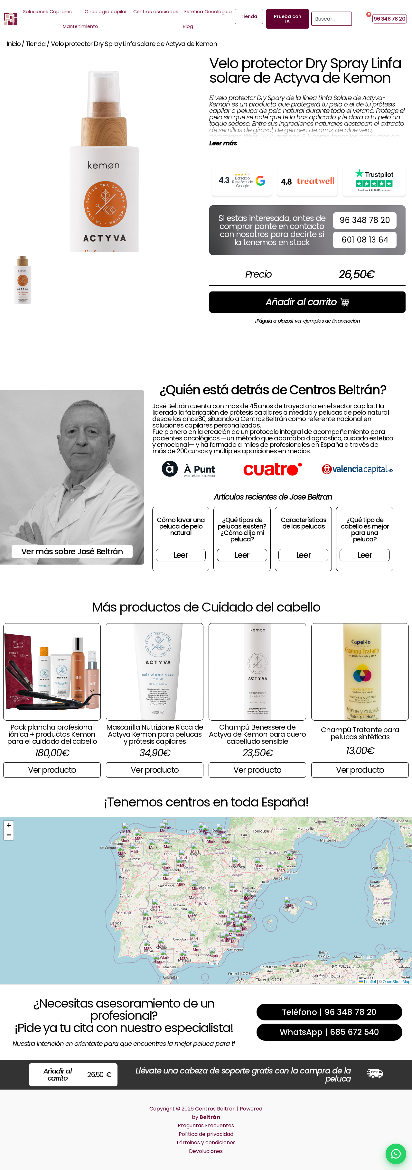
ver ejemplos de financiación (327, 321)
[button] (126, 829)
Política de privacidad (206, 1134)
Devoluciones (206, 1151)
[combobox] (327, 18)
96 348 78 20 (365, 220)
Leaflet (369, 981)
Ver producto (52, 770)
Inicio (13, 43)
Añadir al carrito (301, 302)
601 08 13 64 (365, 239)
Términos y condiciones (206, 1142)
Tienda (36, 43)
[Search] (347, 18)
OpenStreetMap (396, 981)
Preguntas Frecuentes (206, 1125)
